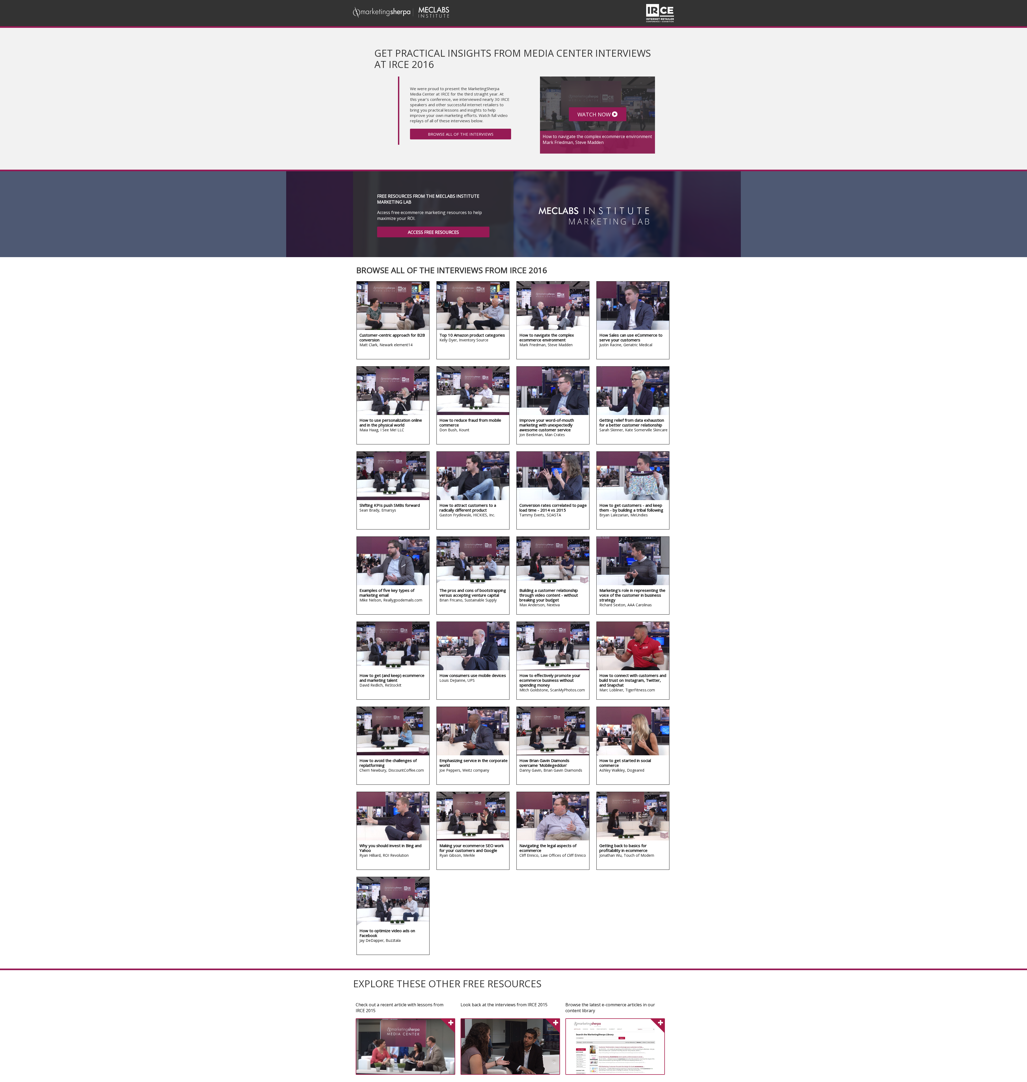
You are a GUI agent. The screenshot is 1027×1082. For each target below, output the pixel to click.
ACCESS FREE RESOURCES (433, 232)
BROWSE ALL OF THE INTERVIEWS (460, 134)
